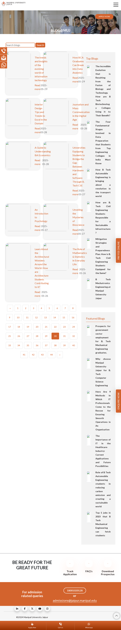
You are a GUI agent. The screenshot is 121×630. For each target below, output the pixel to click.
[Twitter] (32, 608)
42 (33, 354)
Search (40, 44)
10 (18, 317)
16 (73, 317)
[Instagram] (47, 608)
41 (24, 354)
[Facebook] (24, 608)
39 (64, 345)
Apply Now (104, 16)
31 (64, 336)
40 (73, 345)
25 (9, 336)
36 (37, 345)
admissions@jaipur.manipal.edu (75, 600)
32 (73, 336)
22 (55, 326)
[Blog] (17, 608)
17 (9, 326)
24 (73, 326)
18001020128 (75, 590)
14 (54, 317)
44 (51, 354)
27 (28, 336)
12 (36, 317)
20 (37, 326)
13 (45, 317)
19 (28, 326)
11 (27, 317)
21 (46, 326)
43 (42, 354)
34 (18, 345)
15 (64, 317)
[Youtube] (40, 608)
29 (46, 336)
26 (18, 336)
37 (46, 345)
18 (18, 326)
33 (9, 345)
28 (37, 336)
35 (28, 345)
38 (55, 345)
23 (64, 326)
